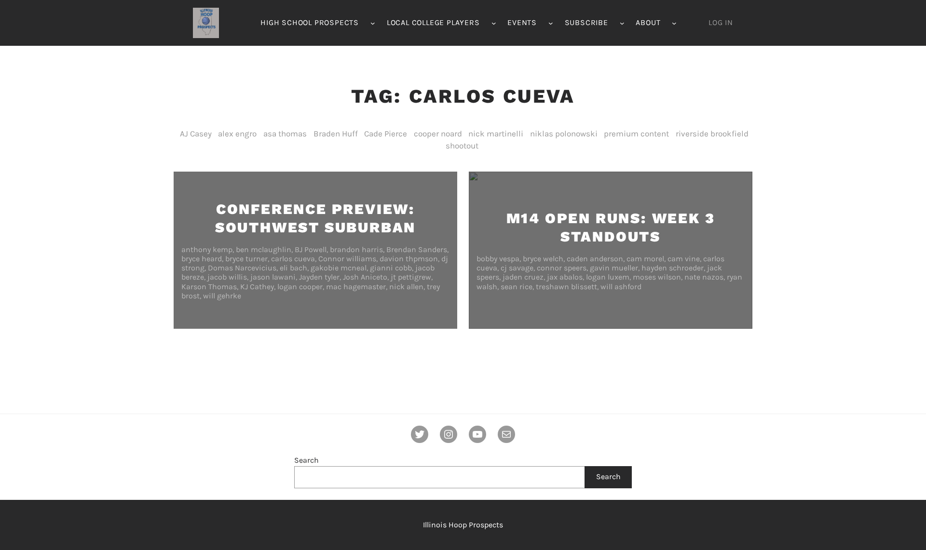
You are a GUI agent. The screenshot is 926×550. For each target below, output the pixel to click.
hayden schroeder (672, 267)
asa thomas (285, 133)
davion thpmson (409, 258)
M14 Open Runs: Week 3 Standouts (610, 227)
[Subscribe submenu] (622, 23)
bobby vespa (498, 258)
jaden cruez (523, 277)
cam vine (683, 258)
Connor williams (347, 258)
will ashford (620, 286)
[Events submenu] (550, 23)
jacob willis (227, 277)
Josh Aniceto (365, 277)
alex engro (237, 133)
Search (306, 460)
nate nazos (703, 277)
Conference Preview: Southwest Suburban (315, 218)
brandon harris (356, 249)
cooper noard (438, 133)
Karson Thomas (209, 286)
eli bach (293, 267)
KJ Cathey (257, 286)
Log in (720, 22)
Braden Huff (335, 133)
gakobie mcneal (339, 267)
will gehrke (222, 295)
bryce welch (543, 258)
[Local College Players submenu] (493, 23)
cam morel (645, 258)
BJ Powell (311, 249)
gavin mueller (614, 267)
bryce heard (201, 258)
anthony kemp (206, 249)
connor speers (561, 267)
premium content (636, 133)
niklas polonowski (564, 133)
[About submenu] (674, 23)
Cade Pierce (385, 133)
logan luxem (607, 277)
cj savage (517, 267)
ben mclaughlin (263, 249)
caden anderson (595, 258)
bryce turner (246, 258)
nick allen (406, 286)
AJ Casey (196, 133)
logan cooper (300, 286)
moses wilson (657, 277)
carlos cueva (293, 258)
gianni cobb (391, 267)
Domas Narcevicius (242, 267)
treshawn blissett (566, 286)
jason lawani (273, 277)
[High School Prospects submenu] (372, 23)
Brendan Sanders (416, 249)
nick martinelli (495, 133)
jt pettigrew (411, 277)
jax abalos (565, 277)
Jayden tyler (319, 277)
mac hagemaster (356, 286)
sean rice (516, 286)
